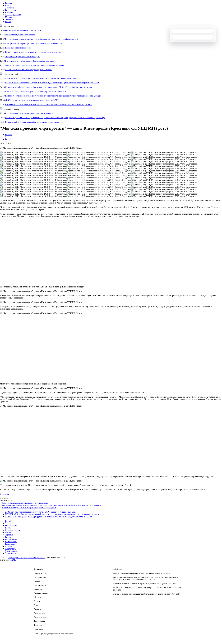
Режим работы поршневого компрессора (23, 30)
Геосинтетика (11, 539)
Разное (8, 22)
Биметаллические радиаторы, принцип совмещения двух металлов (34, 65)
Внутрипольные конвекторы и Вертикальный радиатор (29, 61)
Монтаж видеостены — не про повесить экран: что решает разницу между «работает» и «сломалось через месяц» (55, 118)
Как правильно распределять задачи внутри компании (29, 113)
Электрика (10, 8)
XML (13, 560)
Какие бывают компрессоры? (18, 48)
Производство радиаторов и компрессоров (26, 557)
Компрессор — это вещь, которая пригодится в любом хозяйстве (33, 52)
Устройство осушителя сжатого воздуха (22, 56)
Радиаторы (10, 544)
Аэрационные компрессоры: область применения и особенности (33, 43)
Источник (4, 494)
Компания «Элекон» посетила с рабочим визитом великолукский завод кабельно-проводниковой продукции (53, 96)
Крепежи (9, 12)
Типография (10, 553)
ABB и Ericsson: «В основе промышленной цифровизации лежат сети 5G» (38, 91)
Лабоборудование (13, 15)
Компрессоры (11, 542)
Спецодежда (10, 548)
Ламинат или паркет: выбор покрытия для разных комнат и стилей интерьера (147, 587)
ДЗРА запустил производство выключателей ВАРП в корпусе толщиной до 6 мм (40, 78)
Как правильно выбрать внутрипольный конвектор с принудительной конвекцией (41, 39)
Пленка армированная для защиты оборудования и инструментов (141, 594)
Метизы (8, 17)
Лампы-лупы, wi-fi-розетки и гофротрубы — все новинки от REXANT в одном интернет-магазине (48, 87)
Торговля (9, 19)
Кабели (8, 5)
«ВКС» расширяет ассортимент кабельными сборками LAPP (32, 100)
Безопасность (11, 10)
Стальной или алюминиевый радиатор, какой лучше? (28, 70)
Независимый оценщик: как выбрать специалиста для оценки (32, 122)
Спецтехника (11, 551)
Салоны (8, 546)
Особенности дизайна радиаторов (20, 35)
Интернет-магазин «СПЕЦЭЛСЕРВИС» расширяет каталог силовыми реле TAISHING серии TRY (48, 104)
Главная (8, 3)
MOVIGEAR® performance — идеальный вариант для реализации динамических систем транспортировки (52, 83)
